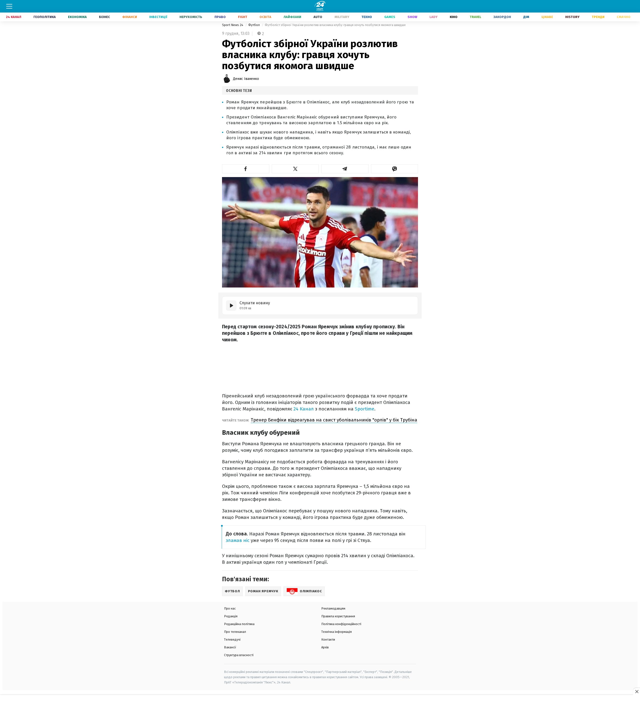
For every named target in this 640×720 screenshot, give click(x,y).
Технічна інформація (336, 632)
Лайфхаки (292, 17)
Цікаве (547, 17)
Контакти (328, 639)
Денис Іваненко (246, 79)
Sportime (364, 409)
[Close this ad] (636, 691)
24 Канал (13, 17)
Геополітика (45, 17)
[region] (320, 707)
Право (220, 17)
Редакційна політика (239, 624)
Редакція (231, 616)
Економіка (77, 17)
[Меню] (9, 6)
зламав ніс (238, 540)
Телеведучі (232, 639)
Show (412, 17)
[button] (245, 168)
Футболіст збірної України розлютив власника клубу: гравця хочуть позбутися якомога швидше (335, 25)
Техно (367, 17)
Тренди (598, 17)
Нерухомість (191, 17)
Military (341, 17)
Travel (475, 17)
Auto (318, 17)
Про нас (230, 608)
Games (389, 17)
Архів (325, 647)
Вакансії (230, 647)
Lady (434, 17)
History (572, 17)
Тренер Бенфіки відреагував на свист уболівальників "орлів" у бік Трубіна (334, 420)
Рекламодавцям (333, 608)
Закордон (502, 17)
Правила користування (338, 616)
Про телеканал (235, 632)
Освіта (265, 17)
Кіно (454, 17)
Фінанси (129, 17)
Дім (526, 17)
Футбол (254, 25)
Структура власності (239, 655)
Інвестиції (158, 17)
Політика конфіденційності (341, 624)
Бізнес (104, 17)
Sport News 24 (233, 25)
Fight (242, 17)
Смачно (623, 17)
